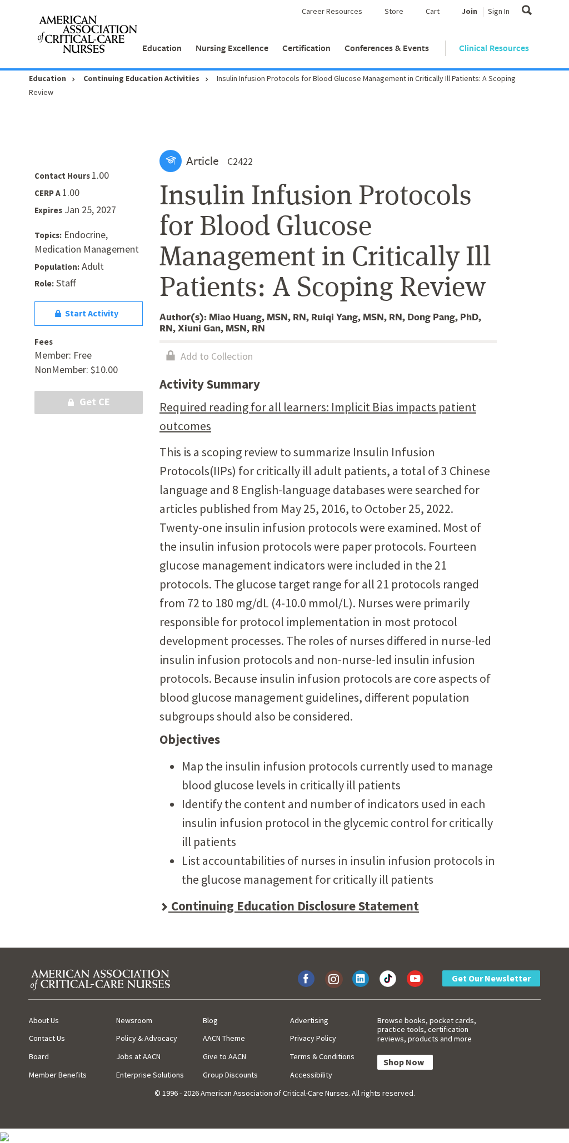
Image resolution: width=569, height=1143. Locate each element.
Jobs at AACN (138, 1056)
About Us (44, 1020)
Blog (210, 1020)
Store (394, 11)
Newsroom (134, 1020)
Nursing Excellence (232, 48)
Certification (306, 48)
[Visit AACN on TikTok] (388, 978)
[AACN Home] (86, 37)
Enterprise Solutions (150, 1075)
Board (39, 1056)
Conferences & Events (387, 48)
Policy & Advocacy (146, 1038)
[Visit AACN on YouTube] (415, 978)
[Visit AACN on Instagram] (333, 978)
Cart (433, 11)
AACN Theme (224, 1038)
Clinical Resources (494, 48)
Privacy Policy (313, 1038)
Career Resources (332, 11)
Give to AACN (224, 1056)
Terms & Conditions (322, 1056)
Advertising (309, 1020)
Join (469, 11)
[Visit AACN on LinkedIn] (360, 978)
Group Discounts (230, 1075)
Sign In (499, 11)
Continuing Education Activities (141, 78)
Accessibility (311, 1075)
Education (162, 48)
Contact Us (47, 1038)
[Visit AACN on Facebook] (306, 978)
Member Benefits (58, 1075)
